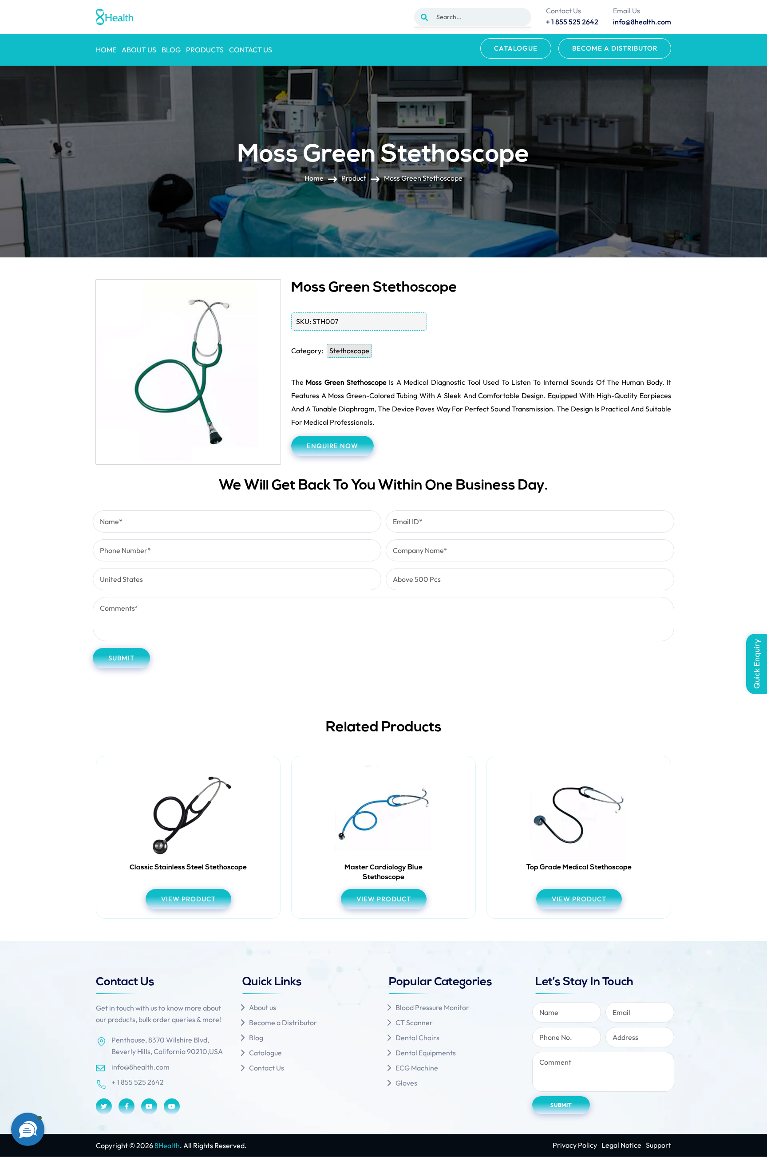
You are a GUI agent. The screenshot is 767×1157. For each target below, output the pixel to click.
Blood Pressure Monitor (432, 1007)
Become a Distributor (614, 48)
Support (658, 1145)
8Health (167, 1145)
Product (353, 178)
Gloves (406, 1082)
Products (205, 49)
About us (139, 49)
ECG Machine (416, 1067)
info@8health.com (140, 1066)
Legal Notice (621, 1145)
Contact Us (250, 49)
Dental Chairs (417, 1037)
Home (106, 49)
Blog (171, 49)
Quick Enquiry (756, 664)
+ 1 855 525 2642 (137, 1082)
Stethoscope (349, 350)
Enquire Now (332, 446)
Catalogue (516, 48)
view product (188, 899)
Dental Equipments (425, 1052)
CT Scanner (414, 1022)
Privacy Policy (575, 1145)
